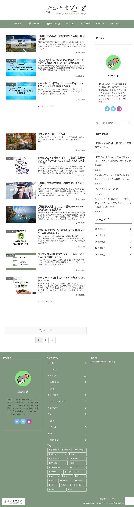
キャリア (67, 376)
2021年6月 (113, 235)
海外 (67, 433)
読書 (68, 389)
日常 (67, 414)
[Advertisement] (45, 118)
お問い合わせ (103, 499)
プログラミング (68, 401)
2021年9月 (113, 229)
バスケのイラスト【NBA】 (108, 189)
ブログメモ (67, 408)
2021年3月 (113, 255)
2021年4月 (113, 248)
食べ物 (68, 427)
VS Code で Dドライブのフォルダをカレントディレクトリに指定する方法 (113, 177)
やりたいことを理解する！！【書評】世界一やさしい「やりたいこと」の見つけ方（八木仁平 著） (113, 203)
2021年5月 (113, 242)
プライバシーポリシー (121, 499)
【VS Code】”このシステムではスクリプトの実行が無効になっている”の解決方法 (113, 161)
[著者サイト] (107, 108)
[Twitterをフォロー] (113, 108)
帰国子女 (68, 440)
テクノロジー (67, 395)
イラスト (67, 363)
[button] (129, 122)
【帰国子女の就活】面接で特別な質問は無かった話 (113, 145)
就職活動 (68, 382)
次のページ (45, 330)
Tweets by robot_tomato (102, 362)
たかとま (113, 75)
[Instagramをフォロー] (119, 108)
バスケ (68, 369)
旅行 (68, 421)
